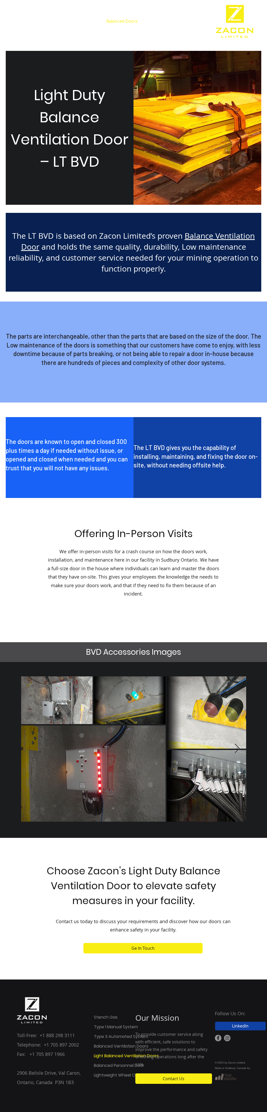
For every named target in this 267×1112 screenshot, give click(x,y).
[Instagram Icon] (227, 1038)
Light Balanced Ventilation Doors (112, 1056)
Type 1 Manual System (112, 1027)
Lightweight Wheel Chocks (112, 1075)
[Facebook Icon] (218, 1038)
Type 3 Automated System (112, 1036)
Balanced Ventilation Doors (112, 1046)
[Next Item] (237, 749)
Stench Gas (106, 1017)
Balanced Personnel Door (112, 1065)
